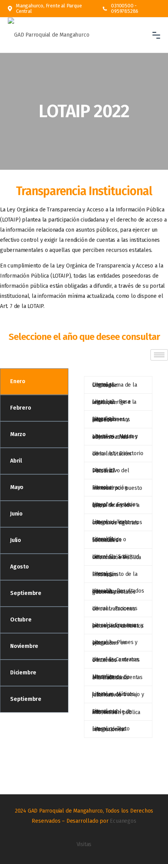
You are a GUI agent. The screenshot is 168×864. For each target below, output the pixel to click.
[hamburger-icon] (159, 355)
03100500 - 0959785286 (124, 8)
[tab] (34, 381)
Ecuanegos (123, 821)
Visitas (84, 844)
